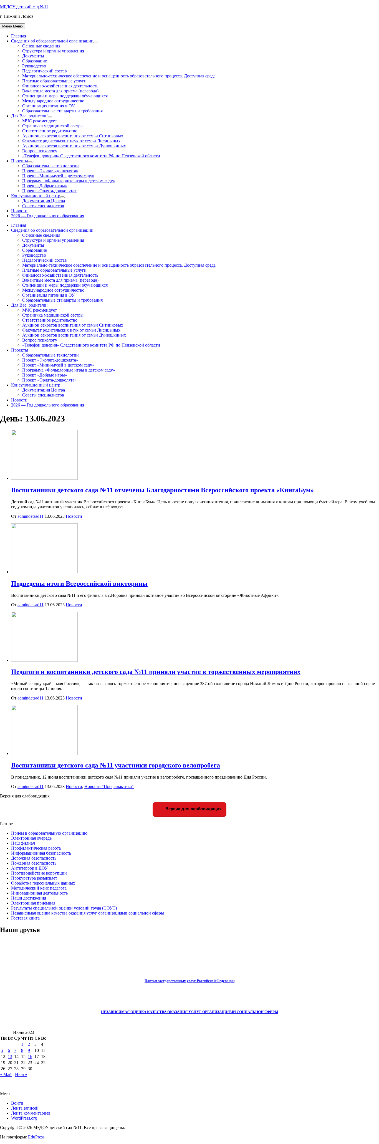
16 (30, 1056)
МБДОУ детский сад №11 (24, 6)
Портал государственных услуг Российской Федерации (189, 981)
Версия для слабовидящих (192, 808)
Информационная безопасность (41, 853)
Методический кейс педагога (39, 888)
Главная (18, 36)
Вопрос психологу (39, 150)
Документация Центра (43, 200)
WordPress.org (24, 1118)
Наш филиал (23, 843)
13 (10, 1056)
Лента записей (25, 1108)
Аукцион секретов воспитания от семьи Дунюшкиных (74, 145)
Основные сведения (41, 46)
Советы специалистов (43, 205)
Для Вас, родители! (29, 115)
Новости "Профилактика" (109, 786)
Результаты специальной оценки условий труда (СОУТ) (64, 908)
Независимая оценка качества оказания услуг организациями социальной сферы (87, 913)
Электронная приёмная (33, 903)
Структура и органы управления (53, 51)
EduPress (36, 1137)
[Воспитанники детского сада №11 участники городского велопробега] (44, 753)
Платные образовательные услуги (54, 81)
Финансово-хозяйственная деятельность (60, 86)
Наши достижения (28, 898)
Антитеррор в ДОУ (29, 868)
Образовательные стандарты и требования (62, 110)
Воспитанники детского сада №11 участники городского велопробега (115, 765)
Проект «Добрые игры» (44, 185)
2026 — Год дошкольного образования (47, 215)
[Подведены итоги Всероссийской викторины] (44, 571)
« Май (6, 1074)
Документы (33, 56)
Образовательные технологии (50, 165)
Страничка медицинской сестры (53, 125)
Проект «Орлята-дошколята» (49, 190)
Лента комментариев (30, 1113)
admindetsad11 (30, 516)
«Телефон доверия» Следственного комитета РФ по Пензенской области (91, 155)
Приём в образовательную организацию (49, 833)
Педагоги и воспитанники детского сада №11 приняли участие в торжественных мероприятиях (155, 671)
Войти (17, 1103)
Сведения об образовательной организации (52, 41)
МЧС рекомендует (39, 120)
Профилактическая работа (36, 848)
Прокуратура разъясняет (34, 878)
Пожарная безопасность (33, 863)
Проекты (19, 160)
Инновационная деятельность (39, 893)
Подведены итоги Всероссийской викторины (79, 583)
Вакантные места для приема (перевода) (60, 91)
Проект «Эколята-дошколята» (50, 170)
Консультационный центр (35, 195)
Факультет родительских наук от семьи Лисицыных (71, 140)
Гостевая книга (25, 918)
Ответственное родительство (49, 130)
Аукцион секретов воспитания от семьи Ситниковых (72, 135)
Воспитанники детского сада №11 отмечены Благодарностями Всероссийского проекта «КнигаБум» (162, 490)
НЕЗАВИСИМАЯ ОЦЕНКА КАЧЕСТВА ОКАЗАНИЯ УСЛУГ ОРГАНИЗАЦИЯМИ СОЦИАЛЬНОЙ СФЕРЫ (189, 1012)
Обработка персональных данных (43, 883)
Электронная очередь (31, 838)
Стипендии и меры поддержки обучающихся (65, 96)
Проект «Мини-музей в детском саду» (58, 175)
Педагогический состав (44, 71)
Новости (19, 210)
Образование (34, 61)
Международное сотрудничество (53, 101)
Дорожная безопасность (33, 858)
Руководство (34, 66)
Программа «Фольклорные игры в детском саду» (68, 180)
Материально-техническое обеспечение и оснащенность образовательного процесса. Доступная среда (119, 76)
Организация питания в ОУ (48, 105)
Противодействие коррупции (39, 873)
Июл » (21, 1074)
